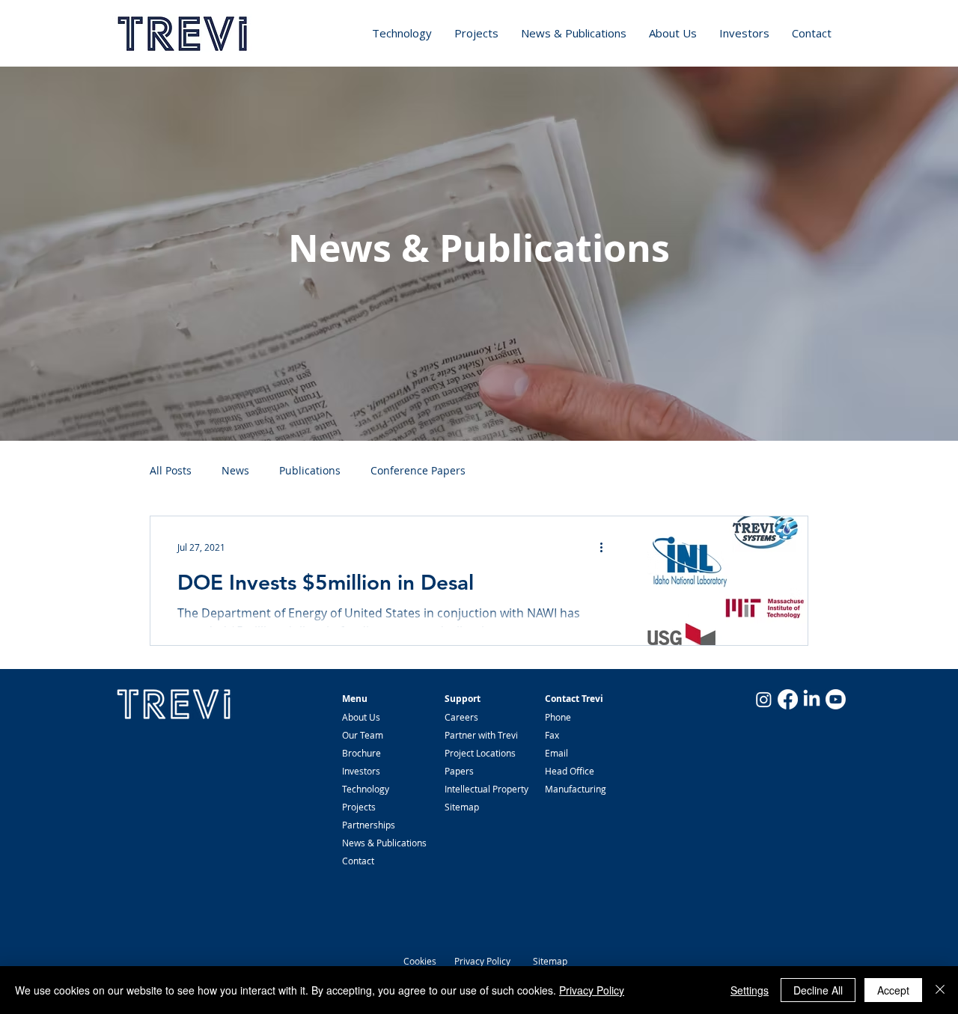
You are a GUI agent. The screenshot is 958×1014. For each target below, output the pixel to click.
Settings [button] (749, 990)
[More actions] (606, 547)
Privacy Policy (482, 961)
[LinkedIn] (812, 699)
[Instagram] (764, 699)
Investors (361, 771)
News (235, 470)
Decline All (818, 990)
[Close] (940, 990)
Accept (893, 990)
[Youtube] (836, 699)
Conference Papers (418, 470)
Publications (310, 470)
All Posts (171, 470)
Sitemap (550, 961)
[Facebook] (788, 699)
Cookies (419, 961)
